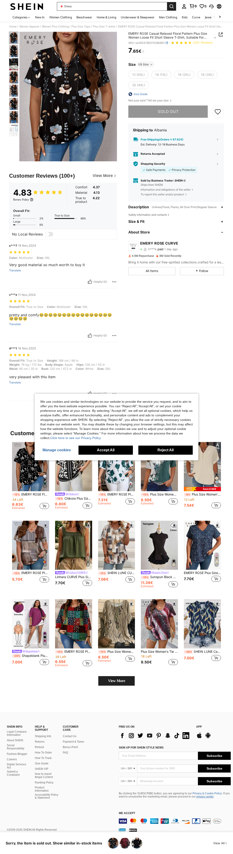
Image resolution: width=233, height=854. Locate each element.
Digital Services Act (16, 766)
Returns (40, 741)
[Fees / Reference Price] (143, 51)
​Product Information (42, 789)
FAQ (65, 752)
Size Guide (41, 763)
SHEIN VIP (41, 769)
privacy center (204, 796)
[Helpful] (90, 282)
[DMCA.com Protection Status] (133, 830)
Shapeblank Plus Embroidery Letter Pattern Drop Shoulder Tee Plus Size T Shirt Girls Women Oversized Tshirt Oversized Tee (31, 656)
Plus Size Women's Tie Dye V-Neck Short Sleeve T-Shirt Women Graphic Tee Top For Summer (159, 651)
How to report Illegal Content (44, 775)
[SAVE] (218, 112)
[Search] (171, 6)
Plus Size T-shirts (104, 26)
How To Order (43, 752)
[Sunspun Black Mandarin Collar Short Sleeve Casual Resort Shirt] (159, 545)
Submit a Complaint (13, 773)
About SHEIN (15, 740)
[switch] (49, 234)
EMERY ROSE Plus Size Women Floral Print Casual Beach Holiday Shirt (117, 494)
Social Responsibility (15, 747)
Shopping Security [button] (153, 163)
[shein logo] (26, 6)
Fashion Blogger (17, 754)
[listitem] (30, 477)
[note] (202, 489)
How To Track (43, 758)
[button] (211, 6)
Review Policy (21, 199)
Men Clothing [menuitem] (168, 17)
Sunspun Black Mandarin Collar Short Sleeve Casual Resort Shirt (160, 577)
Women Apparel (29, 26)
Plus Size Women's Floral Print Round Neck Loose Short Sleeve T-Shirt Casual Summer (117, 651)
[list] (155, 735)
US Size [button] (143, 64)
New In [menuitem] (40, 17)
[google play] (208, 737)
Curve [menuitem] (196, 17)
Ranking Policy (44, 782)
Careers (12, 759)
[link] (193, 6)
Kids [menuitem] (184, 17)
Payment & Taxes (73, 741)
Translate (15, 270)
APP (199, 726)
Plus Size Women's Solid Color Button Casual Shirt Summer (203, 494)
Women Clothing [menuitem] (60, 17)
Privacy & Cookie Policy (207, 793)
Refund (39, 747)
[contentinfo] (175, 821)
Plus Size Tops (80, 26)
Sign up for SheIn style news (141, 747)
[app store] (199, 737)
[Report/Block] (114, 282)
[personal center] (184, 6)
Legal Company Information (17, 733)
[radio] (138, 75)
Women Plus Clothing (55, 26)
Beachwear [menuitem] (84, 17)
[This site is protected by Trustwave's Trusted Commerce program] (122, 830)
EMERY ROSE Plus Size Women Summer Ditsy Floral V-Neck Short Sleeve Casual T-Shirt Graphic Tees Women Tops (202, 573)
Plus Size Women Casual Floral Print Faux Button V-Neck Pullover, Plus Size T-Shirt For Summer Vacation (160, 494)
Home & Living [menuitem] (106, 17)
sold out (168, 111)
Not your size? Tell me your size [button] (148, 100)
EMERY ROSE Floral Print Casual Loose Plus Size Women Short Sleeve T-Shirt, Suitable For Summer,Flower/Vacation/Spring (31, 494)
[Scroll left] (214, 17)
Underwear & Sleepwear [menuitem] (137, 17)
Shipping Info (43, 736)
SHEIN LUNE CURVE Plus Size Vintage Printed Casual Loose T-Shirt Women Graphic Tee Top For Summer (117, 573)
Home (13, 26)
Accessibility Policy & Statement (46, 796)
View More (116, 681)
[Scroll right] (219, 17)
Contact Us (69, 736)
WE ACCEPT (127, 813)
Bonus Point (70, 747)
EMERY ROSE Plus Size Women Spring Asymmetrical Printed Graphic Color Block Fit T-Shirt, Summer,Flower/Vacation (31, 573)
